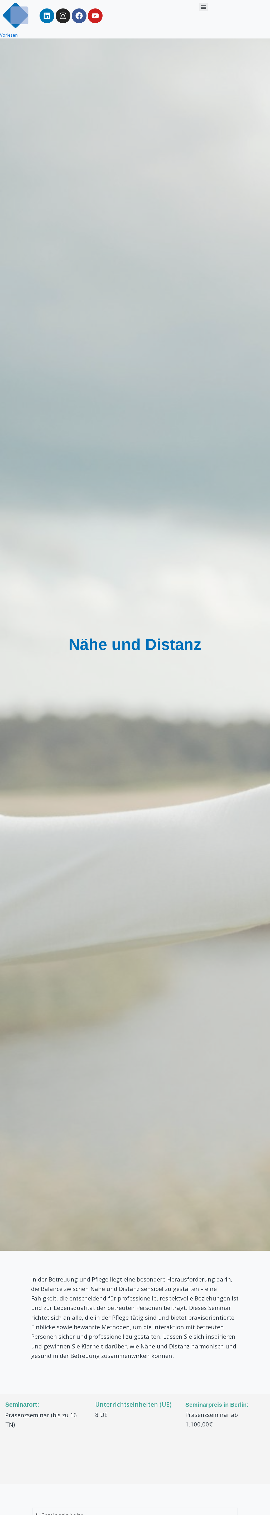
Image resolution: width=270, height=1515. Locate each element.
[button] (203, 7)
